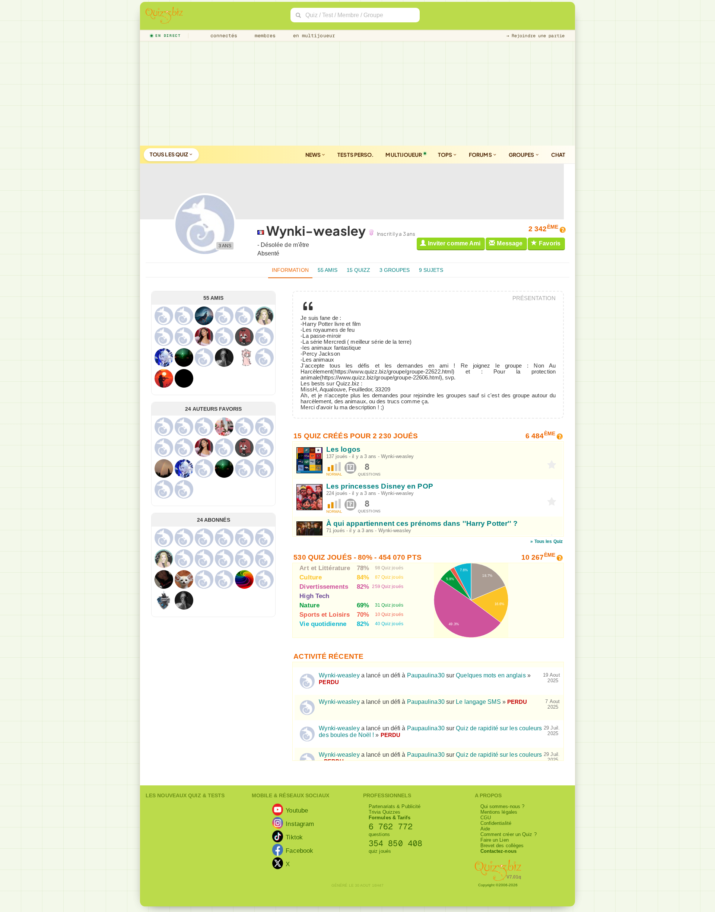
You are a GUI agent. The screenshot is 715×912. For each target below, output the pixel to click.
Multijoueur (403, 154)
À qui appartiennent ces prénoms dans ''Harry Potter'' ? (422, 523)
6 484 (540, 436)
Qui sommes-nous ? (502, 806)
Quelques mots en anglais (490, 675)
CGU (485, 817)
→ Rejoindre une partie (535, 36)
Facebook (299, 850)
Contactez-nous (498, 851)
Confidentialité (496, 823)
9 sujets (431, 270)
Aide (485, 829)
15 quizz (359, 270)
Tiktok (294, 836)
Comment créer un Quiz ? (508, 834)
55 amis (328, 270)
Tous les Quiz (169, 154)
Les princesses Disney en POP (379, 486)
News (313, 154)
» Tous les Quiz (546, 541)
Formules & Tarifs (389, 817)
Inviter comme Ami (454, 243)
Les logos (343, 449)
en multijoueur (312, 35)
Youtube (297, 810)
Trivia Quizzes (384, 812)
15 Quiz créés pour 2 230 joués (355, 436)
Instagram (300, 823)
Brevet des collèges (502, 845)
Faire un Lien (494, 840)
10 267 (538, 557)
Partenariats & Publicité (394, 806)
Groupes (522, 154)
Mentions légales (499, 812)
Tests (355, 154)
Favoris (549, 243)
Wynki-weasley (397, 456)
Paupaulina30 (426, 675)
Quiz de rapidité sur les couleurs (499, 754)
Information (290, 270)
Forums (481, 154)
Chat (558, 154)
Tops (445, 154)
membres (264, 35)
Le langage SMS (478, 702)
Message (509, 243)
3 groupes (394, 270)
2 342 (543, 229)
